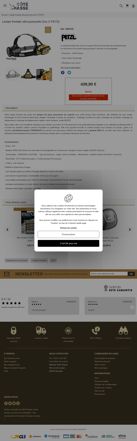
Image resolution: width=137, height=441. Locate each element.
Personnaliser (68, 234)
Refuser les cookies (68, 228)
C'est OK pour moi (68, 243)
